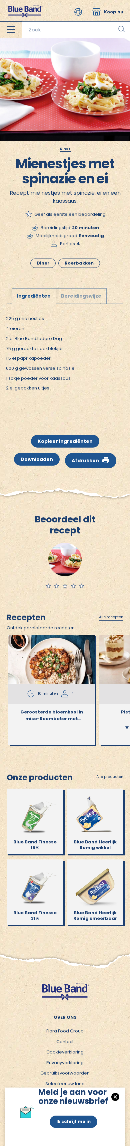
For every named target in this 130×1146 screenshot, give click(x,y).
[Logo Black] (25, 3)
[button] (78, 12)
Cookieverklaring (65, 1052)
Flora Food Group (65, 1031)
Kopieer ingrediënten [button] (65, 441)
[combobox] (76, 30)
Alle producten (109, 777)
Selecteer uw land (65, 1084)
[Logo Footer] (65, 985)
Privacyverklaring (65, 1062)
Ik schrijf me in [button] (73, 1121)
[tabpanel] (65, 360)
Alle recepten (111, 617)
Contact (65, 1041)
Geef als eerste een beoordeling (70, 214)
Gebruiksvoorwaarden (65, 1073)
